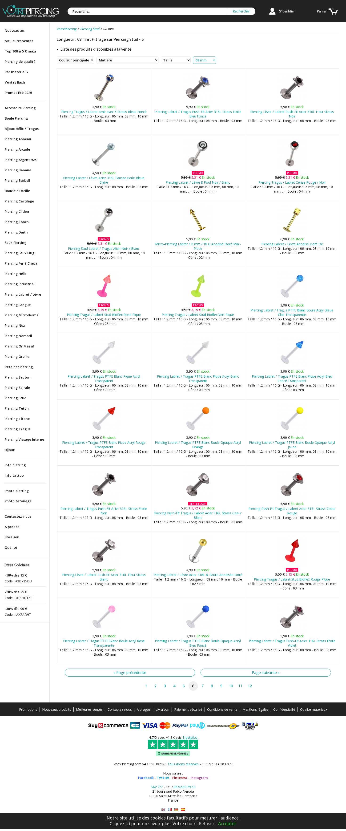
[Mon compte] (272, 15)
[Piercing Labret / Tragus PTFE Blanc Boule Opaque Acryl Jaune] (292, 432)
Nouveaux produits (56, 709)
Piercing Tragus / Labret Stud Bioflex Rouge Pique (292, 579)
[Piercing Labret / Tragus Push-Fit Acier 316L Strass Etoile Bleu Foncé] (197, 102)
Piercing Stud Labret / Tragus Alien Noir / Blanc (104, 248)
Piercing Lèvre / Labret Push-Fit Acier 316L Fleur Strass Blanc (104, 577)
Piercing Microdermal (22, 315)
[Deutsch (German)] (176, 809)
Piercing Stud (15, 398)
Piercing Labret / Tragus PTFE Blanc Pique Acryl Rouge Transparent (103, 444)
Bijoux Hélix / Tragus (22, 128)
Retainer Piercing (19, 367)
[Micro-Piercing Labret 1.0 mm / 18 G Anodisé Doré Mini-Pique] (197, 234)
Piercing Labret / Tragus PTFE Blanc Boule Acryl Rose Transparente (104, 643)
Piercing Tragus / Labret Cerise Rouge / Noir (292, 182)
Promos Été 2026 (18, 92)
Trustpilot (189, 737)
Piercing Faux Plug (19, 253)
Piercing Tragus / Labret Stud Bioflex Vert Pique (198, 314)
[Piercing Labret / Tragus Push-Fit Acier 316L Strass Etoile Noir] (104, 498)
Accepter (227, 823)
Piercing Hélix (16, 273)
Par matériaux (16, 72)
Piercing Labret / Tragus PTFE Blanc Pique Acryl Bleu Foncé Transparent (292, 378)
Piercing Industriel (19, 284)
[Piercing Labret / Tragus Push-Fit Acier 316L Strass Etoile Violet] (292, 631)
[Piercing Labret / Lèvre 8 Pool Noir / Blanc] (197, 168)
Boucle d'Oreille (17, 191)
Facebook (146, 777)
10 (231, 686)
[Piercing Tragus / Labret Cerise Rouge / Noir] (292, 168)
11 (240, 686)
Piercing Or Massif (20, 346)
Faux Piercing (15, 242)
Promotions (28, 709)
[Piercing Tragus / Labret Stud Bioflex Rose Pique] (104, 300)
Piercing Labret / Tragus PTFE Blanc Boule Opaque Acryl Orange (198, 444)
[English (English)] (163, 809)
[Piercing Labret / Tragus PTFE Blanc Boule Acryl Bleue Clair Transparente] (292, 300)
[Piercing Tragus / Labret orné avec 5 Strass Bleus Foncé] (104, 102)
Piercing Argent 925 (20, 159)
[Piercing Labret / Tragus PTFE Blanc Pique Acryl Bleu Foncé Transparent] (292, 366)
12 (250, 686)
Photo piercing (17, 490)
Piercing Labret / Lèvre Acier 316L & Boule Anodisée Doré (198, 575)
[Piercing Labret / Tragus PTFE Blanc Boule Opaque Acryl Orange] (197, 432)
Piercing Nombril (18, 336)
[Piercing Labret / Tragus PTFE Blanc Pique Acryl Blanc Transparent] (197, 366)
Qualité (11, 547)
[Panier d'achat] (333, 15)
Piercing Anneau (18, 139)
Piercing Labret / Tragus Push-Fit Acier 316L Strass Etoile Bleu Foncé (198, 113)
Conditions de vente (222, 709)
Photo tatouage (18, 501)
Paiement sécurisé (188, 709)
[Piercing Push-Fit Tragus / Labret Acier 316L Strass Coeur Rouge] (292, 498)
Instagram (199, 777)
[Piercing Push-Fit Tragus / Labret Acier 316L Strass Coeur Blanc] (197, 498)
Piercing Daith (16, 232)
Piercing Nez (15, 325)
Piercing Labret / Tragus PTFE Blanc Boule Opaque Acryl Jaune (292, 444)
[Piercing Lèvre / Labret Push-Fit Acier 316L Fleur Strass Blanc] (104, 565)
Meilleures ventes (19, 41)
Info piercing (15, 465)
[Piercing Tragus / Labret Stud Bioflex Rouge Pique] (292, 565)
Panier (321, 11)
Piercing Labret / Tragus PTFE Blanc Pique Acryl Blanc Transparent (198, 378)
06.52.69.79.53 (184, 787)
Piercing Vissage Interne (24, 439)
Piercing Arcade (17, 149)
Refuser (206, 823)
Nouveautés (14, 30)
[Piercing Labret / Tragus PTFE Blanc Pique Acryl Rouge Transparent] (104, 432)
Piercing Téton (17, 408)
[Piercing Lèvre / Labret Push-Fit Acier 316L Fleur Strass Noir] (292, 102)
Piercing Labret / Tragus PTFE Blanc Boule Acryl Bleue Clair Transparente (292, 312)
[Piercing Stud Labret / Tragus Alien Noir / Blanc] (104, 234)
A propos (12, 526)
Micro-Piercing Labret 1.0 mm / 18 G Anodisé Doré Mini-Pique (198, 246)
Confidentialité (284, 709)
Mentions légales (255, 709)
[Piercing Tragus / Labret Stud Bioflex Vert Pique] (197, 300)
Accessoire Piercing (20, 108)
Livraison (12, 537)
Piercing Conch (17, 222)
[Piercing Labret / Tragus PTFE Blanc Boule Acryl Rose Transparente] (104, 631)
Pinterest (179, 777)
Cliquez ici (120, 823)
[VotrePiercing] (30, 16)
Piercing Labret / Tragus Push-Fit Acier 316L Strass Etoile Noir (103, 510)
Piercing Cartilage (19, 201)
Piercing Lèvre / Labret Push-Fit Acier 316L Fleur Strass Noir (292, 113)
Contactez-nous (18, 516)
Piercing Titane (17, 418)
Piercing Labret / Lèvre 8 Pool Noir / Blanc (198, 182)
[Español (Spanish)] (183, 809)
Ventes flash (15, 82)
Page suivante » (266, 672)
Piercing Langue (18, 305)
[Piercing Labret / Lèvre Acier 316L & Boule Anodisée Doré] (197, 565)
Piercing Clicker (17, 211)
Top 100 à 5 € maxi (20, 51)
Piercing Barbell (17, 180)
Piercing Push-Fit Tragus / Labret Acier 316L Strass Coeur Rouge (292, 510)
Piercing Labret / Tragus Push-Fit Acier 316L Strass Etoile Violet (292, 643)
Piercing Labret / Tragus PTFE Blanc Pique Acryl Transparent (104, 378)
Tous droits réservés (183, 764)
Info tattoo (14, 475)
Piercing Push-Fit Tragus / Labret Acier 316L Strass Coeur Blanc (197, 515)
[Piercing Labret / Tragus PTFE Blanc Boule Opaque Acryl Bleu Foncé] (197, 631)
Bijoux (10, 450)
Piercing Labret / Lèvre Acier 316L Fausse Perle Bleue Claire (104, 180)
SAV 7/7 (157, 787)
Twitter (163, 777)
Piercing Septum (18, 377)
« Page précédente (129, 672)
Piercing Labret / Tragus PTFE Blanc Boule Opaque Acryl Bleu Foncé (198, 643)
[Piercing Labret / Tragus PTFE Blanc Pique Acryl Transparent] (104, 366)
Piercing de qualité (20, 61)
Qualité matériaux (313, 709)
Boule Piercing (16, 118)
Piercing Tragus (17, 429)
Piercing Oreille (17, 356)
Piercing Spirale (17, 387)
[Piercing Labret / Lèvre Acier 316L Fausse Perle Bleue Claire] (104, 168)
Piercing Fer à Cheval (21, 263)
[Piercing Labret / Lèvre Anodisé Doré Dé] (292, 234)
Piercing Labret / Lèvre (23, 294)
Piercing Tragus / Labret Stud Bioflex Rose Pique (104, 314)
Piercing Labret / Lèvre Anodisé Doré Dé (292, 244)
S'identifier (287, 11)
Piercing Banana (18, 170)
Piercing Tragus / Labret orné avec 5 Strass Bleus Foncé (104, 111)
